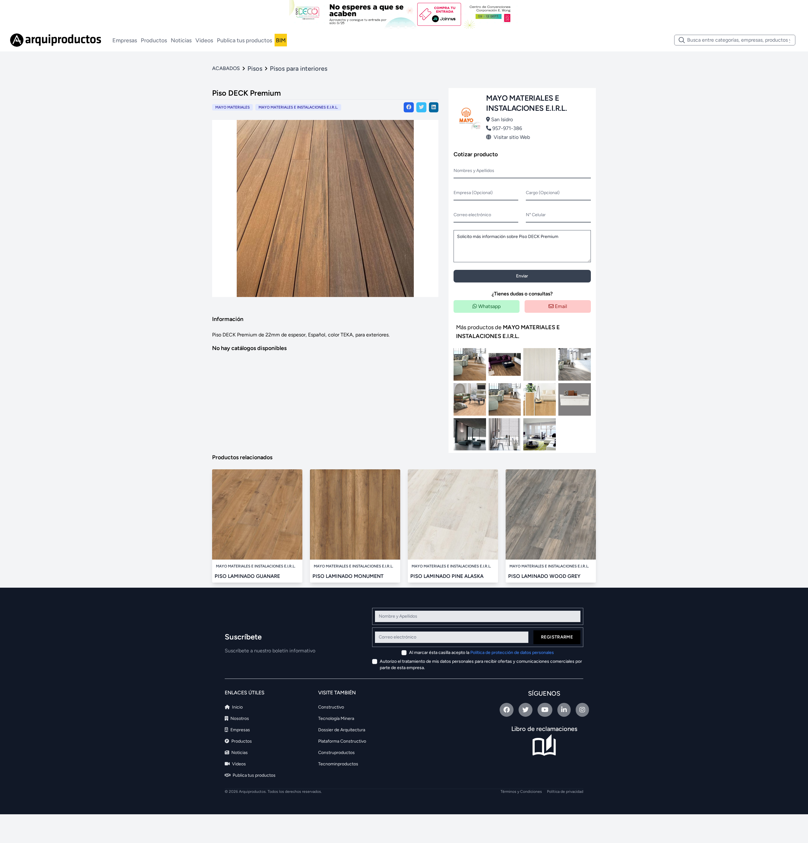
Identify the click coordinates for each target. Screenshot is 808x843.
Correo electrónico (472, 214)
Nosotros (239, 718)
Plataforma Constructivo (342, 741)
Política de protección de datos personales (512, 652)
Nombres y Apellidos (474, 170)
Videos (204, 40)
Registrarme (557, 637)
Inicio (237, 707)
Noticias (181, 40)
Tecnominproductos (338, 764)
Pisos (254, 68)
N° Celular (536, 214)
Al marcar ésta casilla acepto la (481, 652)
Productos (154, 40)
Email (560, 306)
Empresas (124, 40)
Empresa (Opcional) (473, 192)
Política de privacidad (565, 791)
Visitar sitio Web (512, 137)
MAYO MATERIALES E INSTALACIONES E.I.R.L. (298, 107)
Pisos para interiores (298, 68)
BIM (281, 40)
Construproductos (336, 752)
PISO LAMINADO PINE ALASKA (447, 576)
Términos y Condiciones (521, 791)
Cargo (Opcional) (543, 192)
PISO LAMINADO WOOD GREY (544, 576)
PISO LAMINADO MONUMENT (347, 576)
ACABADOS (226, 68)
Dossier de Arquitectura (341, 730)
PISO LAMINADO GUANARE (247, 576)
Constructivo (331, 707)
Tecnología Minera (336, 718)
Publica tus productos (244, 40)
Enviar (522, 276)
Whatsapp (489, 306)
